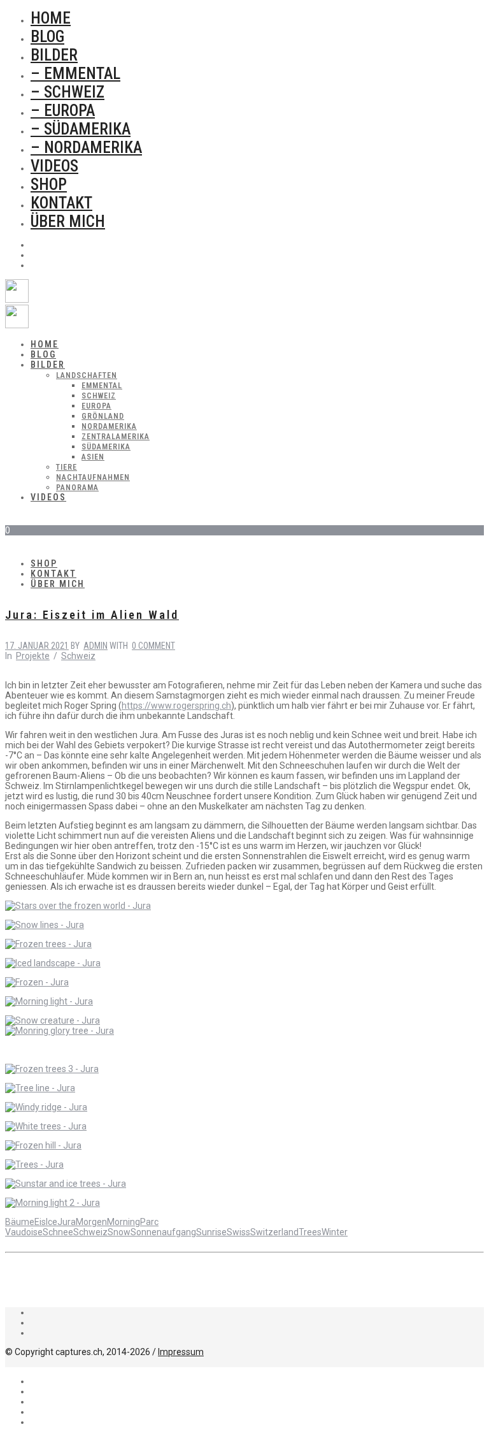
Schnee (58, 1232)
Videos (54, 166)
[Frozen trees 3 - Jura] (52, 1069)
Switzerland (274, 1232)
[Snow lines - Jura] (44, 925)
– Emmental (75, 73)
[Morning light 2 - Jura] (52, 1203)
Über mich (68, 221)
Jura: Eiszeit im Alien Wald (92, 614)
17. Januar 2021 (37, 646)
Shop (49, 184)
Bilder (54, 55)
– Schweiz (67, 92)
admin (95, 646)
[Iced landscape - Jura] (53, 963)
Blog (47, 36)
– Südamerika (81, 129)
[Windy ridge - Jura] (46, 1107)
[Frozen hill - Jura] (43, 1145)
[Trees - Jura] (34, 1164)
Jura (66, 1222)
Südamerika (106, 446)
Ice (51, 1222)
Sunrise (211, 1232)
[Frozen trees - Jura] (48, 944)
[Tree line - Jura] (40, 1088)
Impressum (181, 1352)
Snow (119, 1232)
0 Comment (153, 646)
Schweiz (78, 656)
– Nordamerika (86, 147)
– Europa (63, 110)
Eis (40, 1222)
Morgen (91, 1222)
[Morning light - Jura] (49, 1001)
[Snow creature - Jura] (52, 1020)
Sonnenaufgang (163, 1232)
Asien (93, 457)
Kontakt (61, 203)
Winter (335, 1232)
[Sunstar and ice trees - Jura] (65, 1184)
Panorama (77, 487)
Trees (310, 1232)
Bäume (19, 1222)
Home (51, 18)
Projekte (33, 656)
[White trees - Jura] (46, 1126)
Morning (123, 1222)
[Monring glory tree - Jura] (59, 1031)
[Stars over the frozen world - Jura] (78, 906)
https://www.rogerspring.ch (176, 705)
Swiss (238, 1232)
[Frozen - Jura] (37, 982)
